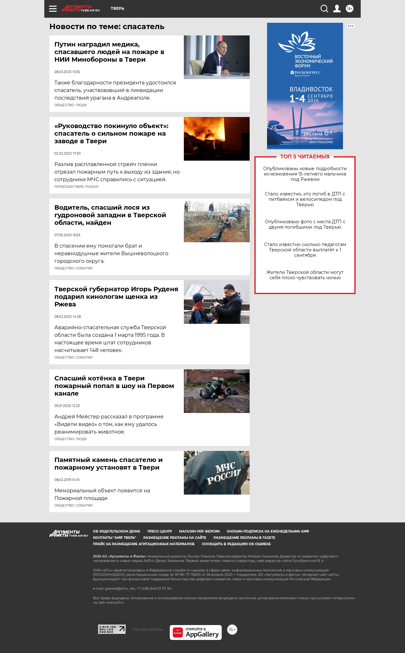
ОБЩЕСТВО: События (73, 268)
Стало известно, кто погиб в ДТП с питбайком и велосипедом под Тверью (305, 199)
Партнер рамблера (148, 629)
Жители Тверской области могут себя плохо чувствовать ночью (305, 275)
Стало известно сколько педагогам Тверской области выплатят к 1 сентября (305, 250)
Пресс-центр (159, 531)
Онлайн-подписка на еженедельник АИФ (268, 531)
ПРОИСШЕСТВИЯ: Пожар (76, 186)
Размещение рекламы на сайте (174, 538)
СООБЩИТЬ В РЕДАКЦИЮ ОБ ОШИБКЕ (236, 544)
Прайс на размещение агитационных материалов (144, 544)
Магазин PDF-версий (199, 531)
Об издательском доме (116, 531)
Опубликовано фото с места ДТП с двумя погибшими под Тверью (305, 224)
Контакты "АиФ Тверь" (114, 538)
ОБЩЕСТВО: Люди (70, 105)
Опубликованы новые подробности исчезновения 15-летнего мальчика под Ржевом (305, 174)
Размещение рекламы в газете (244, 538)
